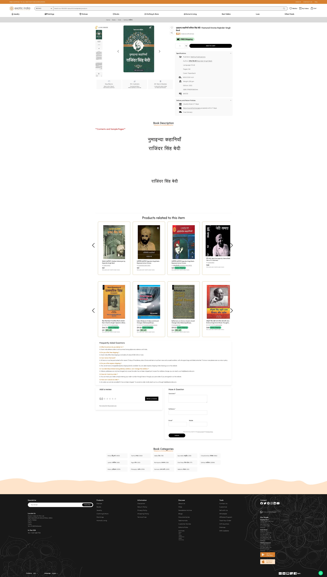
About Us (181, 503)
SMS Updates (224, 531)
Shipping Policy (143, 514)
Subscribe (87, 505)
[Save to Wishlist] (172, 28)
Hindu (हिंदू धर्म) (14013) (114, 455)
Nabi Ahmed (107, 265)
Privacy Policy (209, 431)
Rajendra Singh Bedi (144, 265)
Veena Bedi (211, 262)
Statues (99, 503)
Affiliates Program (225, 517)
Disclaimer (141, 503)
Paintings (100, 517)
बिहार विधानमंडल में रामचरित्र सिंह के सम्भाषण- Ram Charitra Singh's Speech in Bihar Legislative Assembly (113, 323)
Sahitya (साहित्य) (128, 20)
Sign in (298, 2)
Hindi (119, 20)
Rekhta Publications (198, 57)
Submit (177, 435)
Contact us (307, 2)
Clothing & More (102, 514)
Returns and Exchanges (191, 108)
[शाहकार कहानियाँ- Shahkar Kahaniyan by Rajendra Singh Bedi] (114, 258)
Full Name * (172, 409)
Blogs (180, 514)
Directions (262, 527)
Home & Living (102, 520)
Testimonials (182, 520)
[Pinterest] (268, 504)
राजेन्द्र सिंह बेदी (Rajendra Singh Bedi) (182, 265)
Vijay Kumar (114, 325)
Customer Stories (184, 524)
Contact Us (223, 503)
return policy (223, 360)
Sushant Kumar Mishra (150, 325)
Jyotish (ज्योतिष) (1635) (114, 462)
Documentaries (184, 517)
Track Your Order (225, 520)
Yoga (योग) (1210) (135, 462)
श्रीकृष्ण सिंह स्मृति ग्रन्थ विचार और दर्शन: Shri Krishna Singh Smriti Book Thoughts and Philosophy (217, 323)
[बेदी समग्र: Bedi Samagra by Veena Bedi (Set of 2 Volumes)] (218, 256)
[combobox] (167, 8)
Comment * (172, 393)
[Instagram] (271, 504)
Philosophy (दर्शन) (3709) (138, 469)
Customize (223, 507)
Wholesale (223, 514)
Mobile (191, 420)
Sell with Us (223, 510)
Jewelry (99, 510)
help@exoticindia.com (188, 371)
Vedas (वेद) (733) (158, 455)
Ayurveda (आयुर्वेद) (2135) (184, 455)
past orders (157, 376)
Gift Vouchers (224, 524)
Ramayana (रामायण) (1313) (161, 462)
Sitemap (222, 527)
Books (114, 20)
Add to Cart (210, 46)
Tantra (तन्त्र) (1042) (137, 455)
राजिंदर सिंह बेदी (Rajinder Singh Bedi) (200, 61)
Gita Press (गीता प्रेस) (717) (185, 462)
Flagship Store (264, 519)
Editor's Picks (183, 527)
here (143, 376)
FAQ (316, 2)
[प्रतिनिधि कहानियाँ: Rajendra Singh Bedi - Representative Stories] (149, 258)
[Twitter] (265, 504)
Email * (171, 420)
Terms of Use (200, 431)
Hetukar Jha (176, 325)
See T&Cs (112, 87)
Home (108, 20)
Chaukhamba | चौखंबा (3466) (209, 455)
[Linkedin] (274, 504)
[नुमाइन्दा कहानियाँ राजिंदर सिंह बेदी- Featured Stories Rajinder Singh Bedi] (98, 35)
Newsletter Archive (185, 510)
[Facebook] (261, 504)
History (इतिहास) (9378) (114, 469)
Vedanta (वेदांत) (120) (183, 469)
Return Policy (142, 507)
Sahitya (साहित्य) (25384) (208, 462)
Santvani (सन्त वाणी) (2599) (161, 469)
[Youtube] (278, 504)
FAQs (180, 507)
